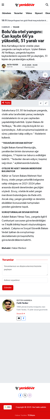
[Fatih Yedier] (8, 305)
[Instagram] (30, 395)
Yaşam (16, 27)
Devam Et (20, 314)
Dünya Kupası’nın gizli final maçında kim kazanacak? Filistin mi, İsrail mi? (25, 20)
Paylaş (7, 103)
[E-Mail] (19, 318)
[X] (25, 395)
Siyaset (39, 13)
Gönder (8, 288)
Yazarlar (18, 13)
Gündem (6, 13)
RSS (9, 407)
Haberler (6, 27)
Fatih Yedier (22, 303)
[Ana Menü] (3, 5)
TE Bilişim (31, 415)
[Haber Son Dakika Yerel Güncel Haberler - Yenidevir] (24, 5)
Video (29, 13)
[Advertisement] (25, 352)
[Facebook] (23, 318)
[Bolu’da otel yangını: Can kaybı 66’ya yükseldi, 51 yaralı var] (25, 85)
